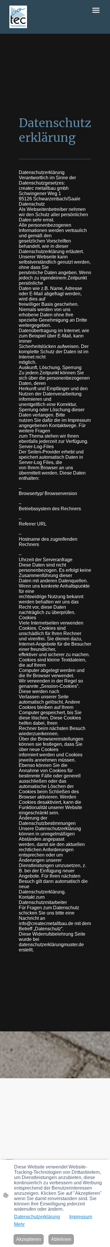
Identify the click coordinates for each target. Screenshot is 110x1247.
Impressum (80, 1216)
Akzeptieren (28, 1239)
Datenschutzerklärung (37, 1216)
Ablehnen (61, 1239)
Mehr (19, 1224)
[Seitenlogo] (18, 17)
